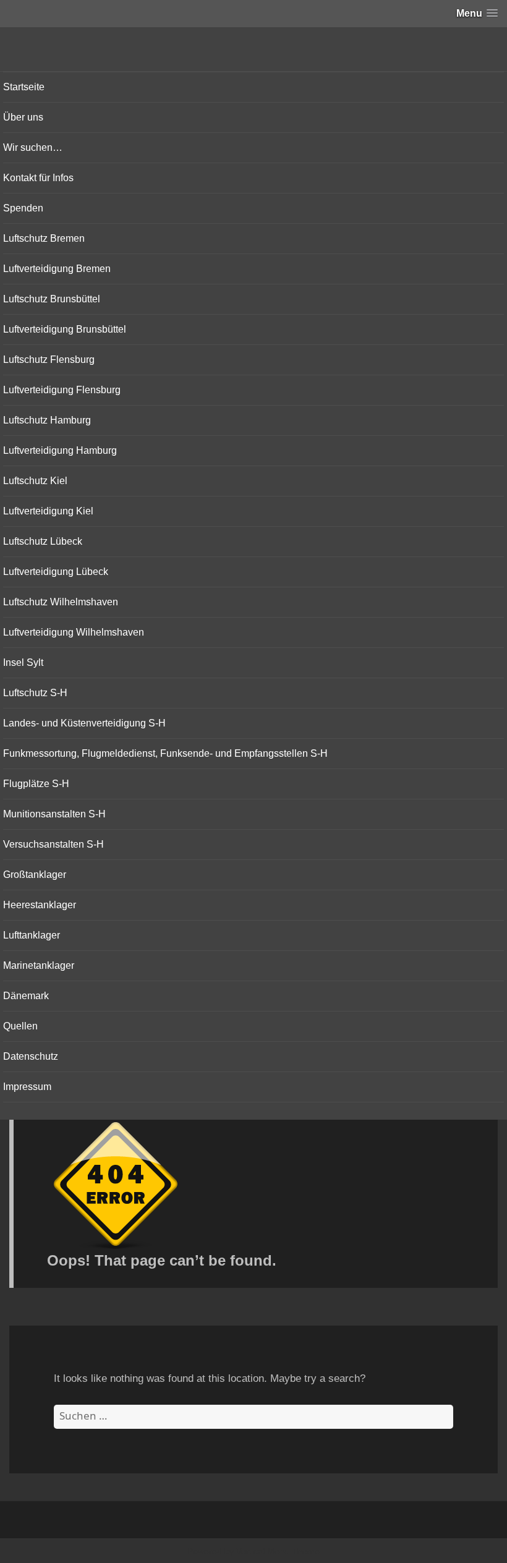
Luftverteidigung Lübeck (55, 571)
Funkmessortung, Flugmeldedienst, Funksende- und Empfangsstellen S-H (165, 753)
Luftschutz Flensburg (49, 359)
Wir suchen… (32, 147)
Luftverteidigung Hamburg (60, 450)
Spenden (23, 208)
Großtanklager (34, 874)
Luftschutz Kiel (35, 480)
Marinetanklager (38, 965)
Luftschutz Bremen (44, 238)
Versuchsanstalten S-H (53, 844)
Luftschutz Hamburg (47, 420)
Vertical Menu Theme (278, 1551)
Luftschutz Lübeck (42, 541)
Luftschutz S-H (35, 693)
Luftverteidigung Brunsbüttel (64, 329)
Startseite (24, 87)
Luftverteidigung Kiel (48, 511)
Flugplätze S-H (36, 783)
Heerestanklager (39, 905)
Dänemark (26, 995)
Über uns (23, 117)
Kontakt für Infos (38, 177)
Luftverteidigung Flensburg (62, 390)
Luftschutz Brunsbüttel (51, 299)
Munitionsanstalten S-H (54, 814)
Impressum (27, 1086)
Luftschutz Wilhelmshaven (60, 602)
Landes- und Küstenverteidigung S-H (84, 723)
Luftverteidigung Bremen (57, 268)
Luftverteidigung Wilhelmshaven (73, 632)
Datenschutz (30, 1056)
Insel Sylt (23, 662)
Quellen (20, 1026)
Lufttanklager (31, 935)
